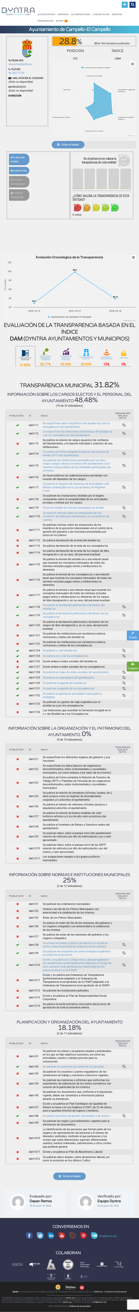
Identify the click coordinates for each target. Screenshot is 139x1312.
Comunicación (101, 14)
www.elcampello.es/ (20, 64)
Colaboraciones (80, 14)
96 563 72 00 (16, 73)
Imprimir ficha (20, 170)
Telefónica (98, 1292)
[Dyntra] (18, 11)
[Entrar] (125, 5)
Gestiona (117, 14)
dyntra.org (70, 1298)
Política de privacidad (79, 1306)
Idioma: (60, 21)
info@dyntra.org (99, 1302)
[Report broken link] (124, 425)
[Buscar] (132, 5)
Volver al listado (69, 144)
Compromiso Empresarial (115, 1292)
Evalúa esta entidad (18, 159)
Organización (45, 21)
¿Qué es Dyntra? (46, 14)
